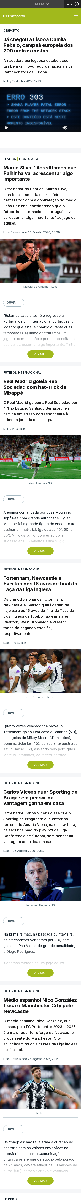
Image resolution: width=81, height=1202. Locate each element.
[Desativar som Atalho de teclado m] (65, 1197)
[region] (40, 601)
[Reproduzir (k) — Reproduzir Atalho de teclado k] (7, 1197)
